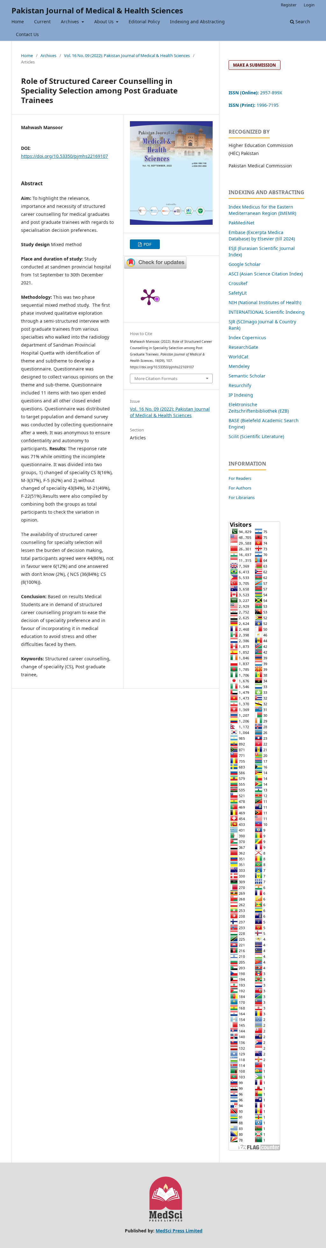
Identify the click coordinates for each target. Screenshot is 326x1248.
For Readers (240, 478)
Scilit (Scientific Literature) (256, 436)
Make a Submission (254, 65)
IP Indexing (241, 395)
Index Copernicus (247, 337)
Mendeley (239, 366)
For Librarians (242, 497)
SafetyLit (238, 293)
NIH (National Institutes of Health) (265, 302)
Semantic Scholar (247, 376)
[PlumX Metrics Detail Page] (149, 296)
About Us (104, 21)
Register (288, 5)
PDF (147, 244)
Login (309, 5)
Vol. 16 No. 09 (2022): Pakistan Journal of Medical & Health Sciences (127, 55)
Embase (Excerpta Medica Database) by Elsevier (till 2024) (262, 235)
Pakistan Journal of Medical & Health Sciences (97, 10)
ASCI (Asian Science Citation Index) (266, 274)
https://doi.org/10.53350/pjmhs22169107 (64, 156)
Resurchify (240, 385)
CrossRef (238, 283)
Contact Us (27, 34)
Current (42, 21)
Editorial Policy (144, 21)
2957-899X (255, 93)
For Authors (240, 488)
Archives (70, 21)
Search (302, 21)
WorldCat (238, 357)
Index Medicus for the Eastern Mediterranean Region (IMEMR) (262, 210)
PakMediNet (241, 223)
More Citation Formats (155, 378)
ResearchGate (243, 347)
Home (17, 21)
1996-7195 (254, 105)
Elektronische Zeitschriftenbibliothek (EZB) (259, 407)
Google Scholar (245, 264)
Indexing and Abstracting (197, 21)
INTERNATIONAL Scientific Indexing (267, 312)
